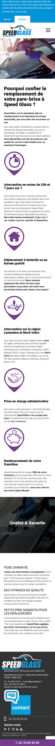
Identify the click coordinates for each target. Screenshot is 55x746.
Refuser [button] (7, 19)
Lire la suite (21, 11)
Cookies (23, 735)
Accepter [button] (22, 19)
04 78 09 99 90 (29, 743)
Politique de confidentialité (11, 735)
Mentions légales (45, 733)
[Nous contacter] (17, 702)
